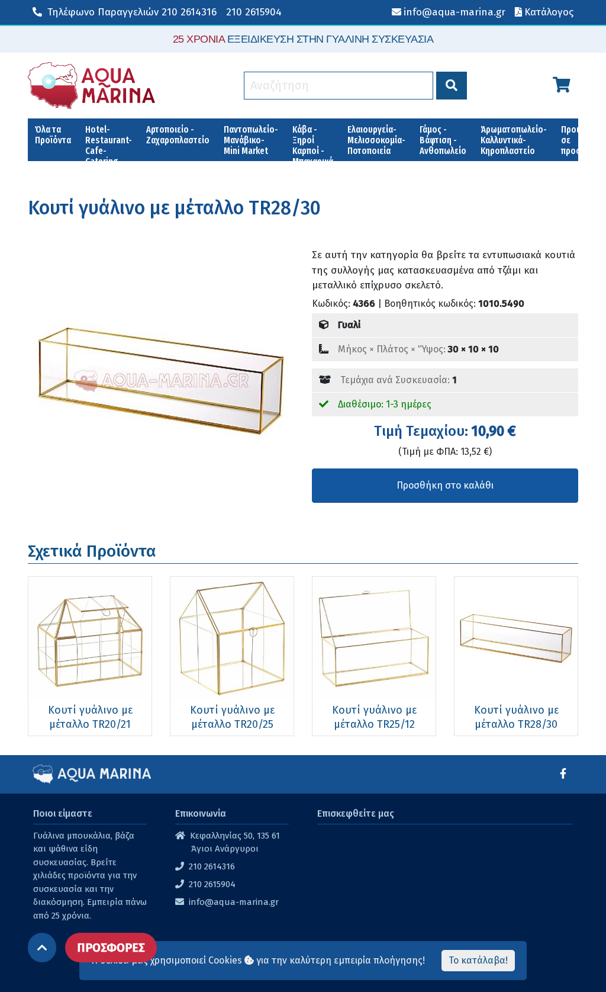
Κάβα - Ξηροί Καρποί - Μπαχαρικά (312, 142)
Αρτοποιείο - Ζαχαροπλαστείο (177, 135)
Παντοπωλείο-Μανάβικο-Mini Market (251, 140)
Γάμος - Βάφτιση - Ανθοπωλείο (443, 140)
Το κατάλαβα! (478, 960)
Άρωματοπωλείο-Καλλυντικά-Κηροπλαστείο (514, 140)
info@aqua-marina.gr (234, 902)
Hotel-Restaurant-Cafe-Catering (108, 142)
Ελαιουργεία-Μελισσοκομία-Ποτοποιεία (376, 140)
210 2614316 (132, 12)
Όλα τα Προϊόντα (53, 135)
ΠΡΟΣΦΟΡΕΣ (111, 947)
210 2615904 (254, 12)
